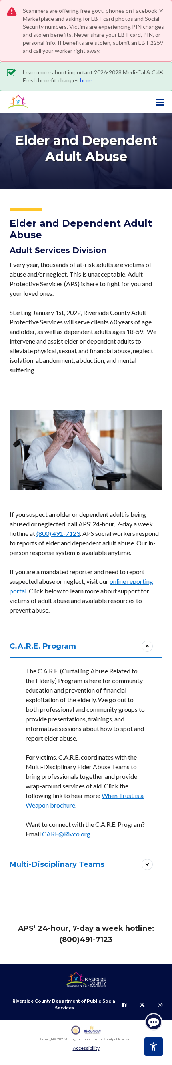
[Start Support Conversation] (153, 1022)
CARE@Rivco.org (66, 834)
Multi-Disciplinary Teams (57, 864)
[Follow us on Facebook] (124, 1005)
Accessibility (86, 1048)
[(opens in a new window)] (86, 1030)
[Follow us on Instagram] (160, 1005)
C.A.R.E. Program (43, 646)
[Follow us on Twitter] (142, 1005)
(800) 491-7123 (58, 533)
